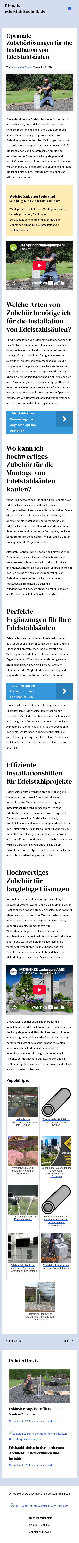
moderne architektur (44, 1421)
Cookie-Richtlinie (39, 1525)
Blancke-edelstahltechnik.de (25, 8)
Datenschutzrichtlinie (39, 1518)
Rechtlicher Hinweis (39, 1532)
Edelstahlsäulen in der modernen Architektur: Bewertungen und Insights (36, 1453)
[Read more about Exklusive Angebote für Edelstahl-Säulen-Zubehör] (39, 1386)
